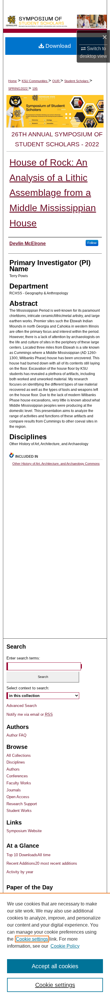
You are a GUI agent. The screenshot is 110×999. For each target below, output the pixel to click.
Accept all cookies (55, 966)
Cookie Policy (64, 946)
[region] (55, 946)
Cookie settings (32, 939)
